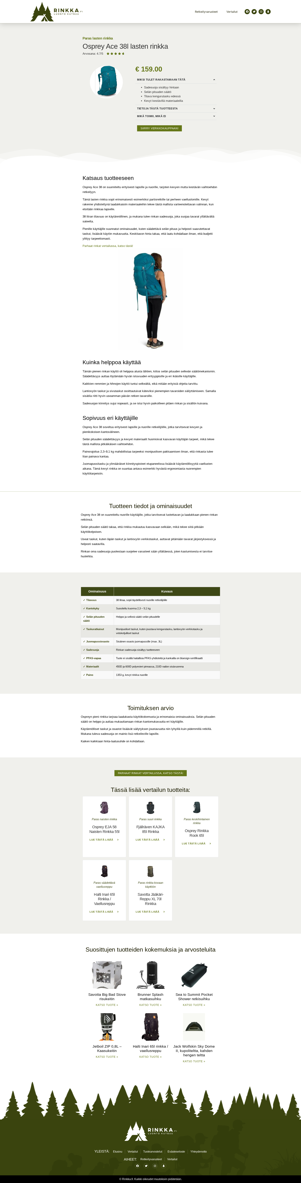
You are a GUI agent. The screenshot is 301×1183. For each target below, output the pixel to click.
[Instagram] (261, 11)
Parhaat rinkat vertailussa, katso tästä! (108, 246)
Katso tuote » (107, 1004)
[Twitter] (254, 11)
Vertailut (232, 11)
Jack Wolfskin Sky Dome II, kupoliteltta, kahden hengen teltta (194, 1050)
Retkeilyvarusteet (206, 11)
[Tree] (268, 11)
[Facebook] (247, 11)
